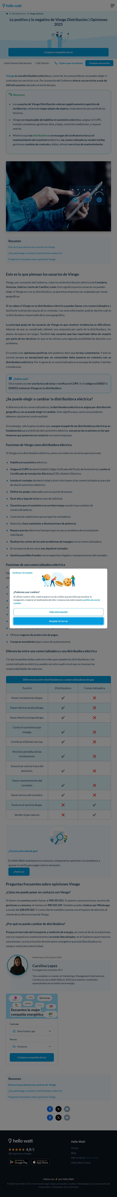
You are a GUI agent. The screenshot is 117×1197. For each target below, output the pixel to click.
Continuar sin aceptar (22, 572)
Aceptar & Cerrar (58, 621)
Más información (59, 611)
